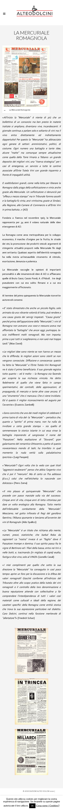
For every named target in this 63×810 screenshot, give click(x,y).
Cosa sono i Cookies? (47, 805)
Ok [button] (32, 806)
